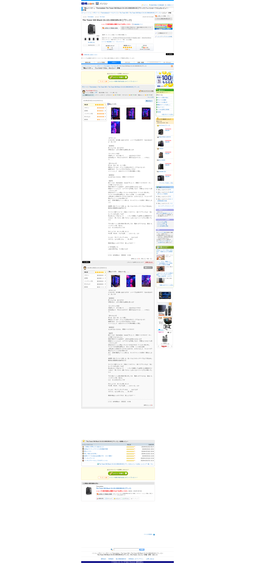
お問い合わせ (150, 559)
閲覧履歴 (161, 5)
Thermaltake (91, 16)
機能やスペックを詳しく (163, 104)
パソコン (94, 66)
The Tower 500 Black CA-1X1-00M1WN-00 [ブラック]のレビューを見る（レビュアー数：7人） (126, 464)
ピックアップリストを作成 (165, 36)
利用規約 (111, 559)
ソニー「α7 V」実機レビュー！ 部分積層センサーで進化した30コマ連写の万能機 (164, 263)
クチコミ (126, 498)
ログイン (145, 5)
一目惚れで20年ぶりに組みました (94, 446)
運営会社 (103, 559)
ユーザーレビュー (86, 66)
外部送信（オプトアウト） (136, 559)
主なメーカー (160, 107)
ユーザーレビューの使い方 (164, 241)
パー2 (170, 203)
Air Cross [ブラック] (164, 125)
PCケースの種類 (161, 100)
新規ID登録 (154, 5)
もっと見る (151, 97)
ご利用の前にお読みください (90, 54)
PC (170, 189)
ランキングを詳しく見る (166, 183)
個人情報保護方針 (121, 559)
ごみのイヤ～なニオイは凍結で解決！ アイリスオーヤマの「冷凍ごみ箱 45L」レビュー (165, 274)
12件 (96, 92)
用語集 (159, 112)
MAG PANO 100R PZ (165, 137)
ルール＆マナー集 (162, 224)
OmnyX (161, 148)
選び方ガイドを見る (167, 114)
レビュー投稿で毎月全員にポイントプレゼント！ (123, 81)
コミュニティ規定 (162, 221)
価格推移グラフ (138, 24)
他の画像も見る (91, 42)
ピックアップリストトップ (166, 206)
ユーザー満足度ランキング (165, 213)
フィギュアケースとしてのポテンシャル (96, 460)
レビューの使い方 (162, 223)
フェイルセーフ (90, 90)
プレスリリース (120, 41)
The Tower (102, 16)
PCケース (100, 66)
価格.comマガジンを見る (166, 285)
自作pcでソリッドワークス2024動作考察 (96, 449)
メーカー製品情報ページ (109, 41)
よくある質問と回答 (162, 226)
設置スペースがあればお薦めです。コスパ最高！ (98, 456)
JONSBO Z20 (162, 171)
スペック (109, 498)
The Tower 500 (114, 66)
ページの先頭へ (148, 534)
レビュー (118, 498)
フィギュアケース (89, 458)
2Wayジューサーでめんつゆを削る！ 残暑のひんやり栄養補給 (165, 251)
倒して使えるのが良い (90, 453)
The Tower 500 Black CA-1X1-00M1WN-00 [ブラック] (123, 87)
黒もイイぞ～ (88, 451)
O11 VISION (162, 160)
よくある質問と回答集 (163, 109)
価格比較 (101, 498)
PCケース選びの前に (163, 97)
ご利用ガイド (170, 5)
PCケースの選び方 (162, 102)
